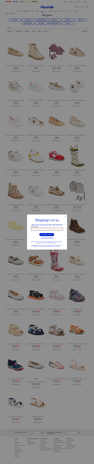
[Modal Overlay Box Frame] (47, 232)
